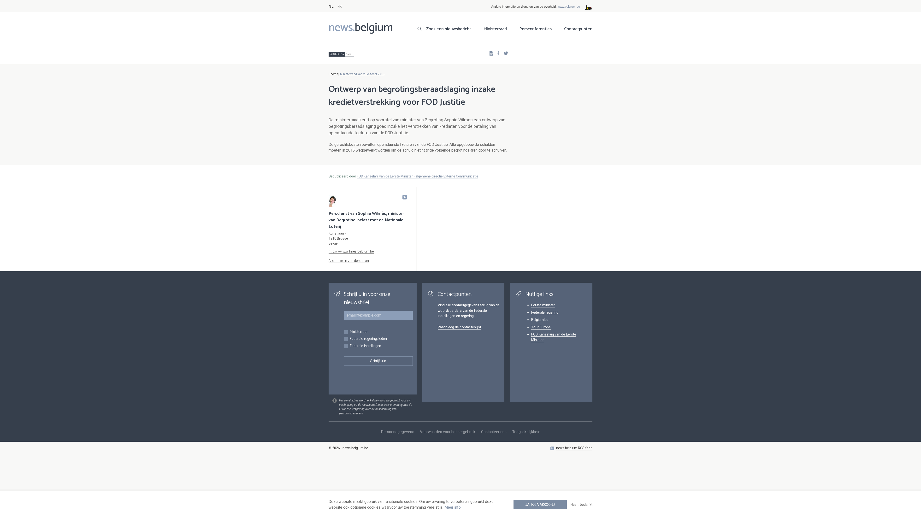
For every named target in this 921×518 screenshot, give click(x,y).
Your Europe (541, 327)
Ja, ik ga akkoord (540, 504)
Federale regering (544, 312)
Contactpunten (578, 29)
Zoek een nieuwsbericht (448, 29)
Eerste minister (543, 305)
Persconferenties (535, 29)
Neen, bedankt (581, 504)
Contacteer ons (494, 432)
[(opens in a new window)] (496, 53)
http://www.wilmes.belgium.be (351, 251)
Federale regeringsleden (368, 339)
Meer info (452, 507)
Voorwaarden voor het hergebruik (447, 432)
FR (339, 6)
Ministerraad (495, 29)
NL (331, 6)
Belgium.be (539, 320)
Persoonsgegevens (397, 432)
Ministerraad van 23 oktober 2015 (362, 74)
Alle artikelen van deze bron (349, 261)
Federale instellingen (365, 346)
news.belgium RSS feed (574, 448)
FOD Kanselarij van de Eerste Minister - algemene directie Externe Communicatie (417, 176)
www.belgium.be (569, 6)
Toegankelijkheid (526, 432)
